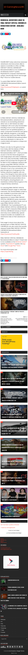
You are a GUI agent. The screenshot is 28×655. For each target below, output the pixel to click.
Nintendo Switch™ (21, 242)
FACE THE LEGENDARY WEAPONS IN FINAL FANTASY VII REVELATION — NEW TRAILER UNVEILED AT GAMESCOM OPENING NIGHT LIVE (14, 430)
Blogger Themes (20, 651)
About (2, 541)
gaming (11, 258)
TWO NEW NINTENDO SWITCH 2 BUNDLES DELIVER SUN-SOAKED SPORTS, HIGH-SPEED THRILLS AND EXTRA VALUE (14, 464)
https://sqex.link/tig (7, 251)
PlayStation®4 (10, 244)
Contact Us (3, 540)
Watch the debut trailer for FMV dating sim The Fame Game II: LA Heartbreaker (14, 278)
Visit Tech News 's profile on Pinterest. (10, 524)
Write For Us (3, 542)
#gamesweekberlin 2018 (13, 580)
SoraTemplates (12, 651)
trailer (15, 258)
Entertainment (5, 258)
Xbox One (3, 626)
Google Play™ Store (14, 246)
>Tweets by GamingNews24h (8, 527)
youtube (3, 632)
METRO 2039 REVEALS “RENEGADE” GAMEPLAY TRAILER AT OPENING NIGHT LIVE (12, 312)
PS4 (2, 623)
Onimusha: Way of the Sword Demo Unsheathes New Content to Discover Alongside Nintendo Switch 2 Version (13, 381)
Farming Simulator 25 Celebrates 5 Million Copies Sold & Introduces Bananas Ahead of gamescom (13, 447)
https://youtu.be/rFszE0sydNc (10, 234)
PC (2, 621)
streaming (3, 628)
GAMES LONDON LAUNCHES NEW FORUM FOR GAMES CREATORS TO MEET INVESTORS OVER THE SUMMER (14, 597)
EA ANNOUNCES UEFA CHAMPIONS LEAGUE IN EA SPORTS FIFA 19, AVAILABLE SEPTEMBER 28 (14, 608)
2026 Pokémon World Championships (11, 516)
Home (2, 539)
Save (7, 33)
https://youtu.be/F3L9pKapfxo (10, 87)
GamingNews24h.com (6, 549)
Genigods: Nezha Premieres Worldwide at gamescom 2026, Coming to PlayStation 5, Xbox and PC (14, 295)
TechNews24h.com (5, 548)
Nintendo (3, 619)
